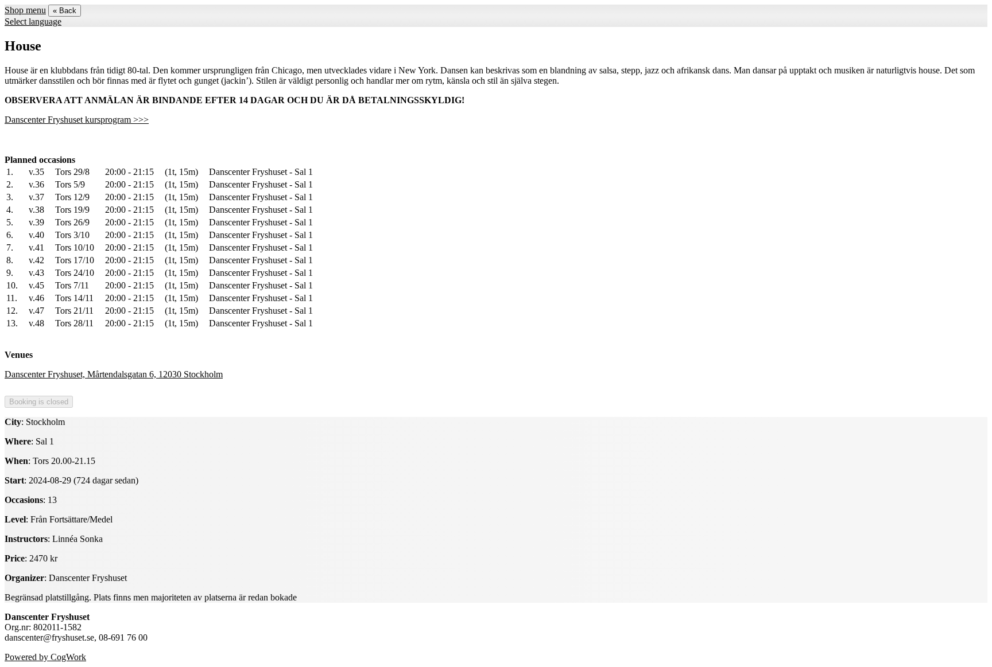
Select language (33, 21)
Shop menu (25, 10)
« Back (64, 10)
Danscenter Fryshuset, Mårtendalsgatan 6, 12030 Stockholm (114, 374)
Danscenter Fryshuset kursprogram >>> (77, 119)
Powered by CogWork (45, 657)
